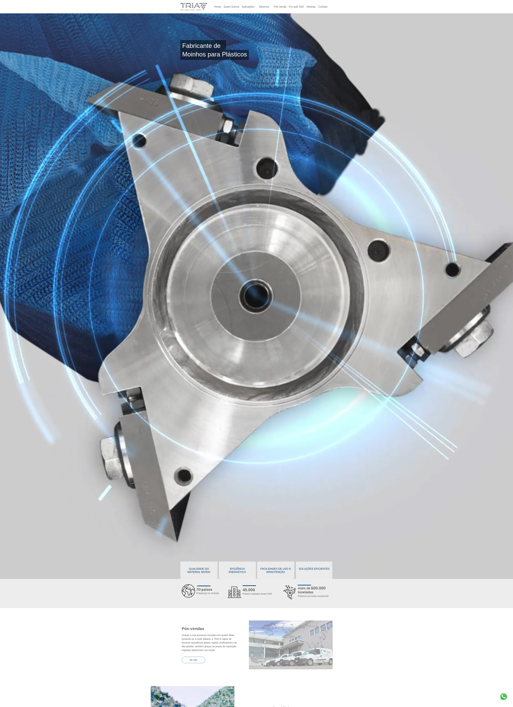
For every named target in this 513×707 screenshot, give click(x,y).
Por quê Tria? (296, 6)
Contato (322, 6)
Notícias (311, 6)
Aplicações (248, 6)
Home (217, 6)
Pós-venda (280, 6)
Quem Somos (231, 6)
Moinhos (264, 6)
